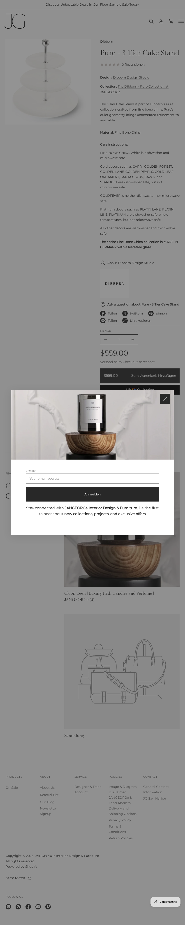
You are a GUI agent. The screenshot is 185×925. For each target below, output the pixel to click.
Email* (31, 470)
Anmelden (92, 494)
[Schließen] (165, 399)
